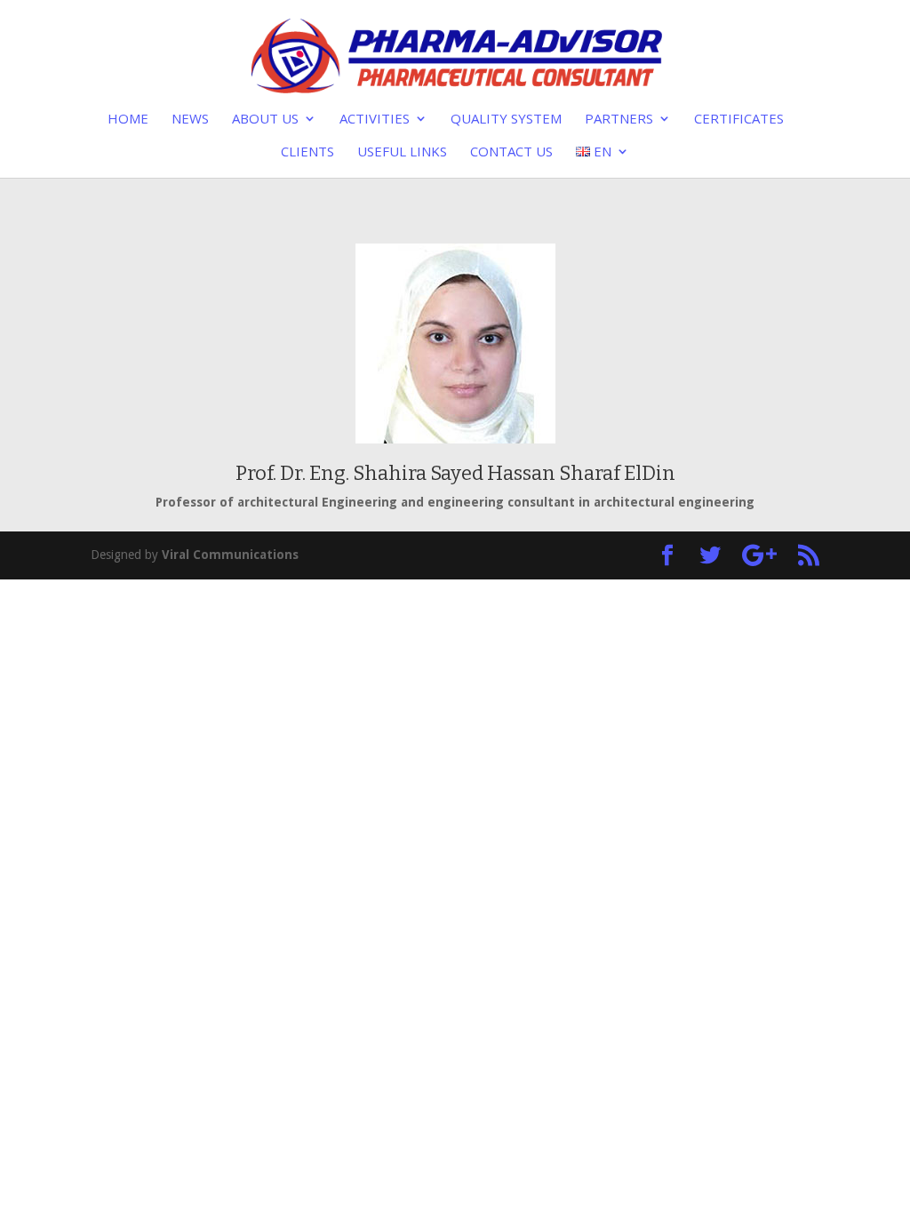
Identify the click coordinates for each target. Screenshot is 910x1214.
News (190, 119)
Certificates (739, 119)
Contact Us (511, 152)
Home (128, 119)
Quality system (506, 119)
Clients (307, 152)
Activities (374, 119)
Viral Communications (230, 554)
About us (265, 119)
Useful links (402, 152)
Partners (619, 119)
